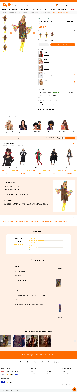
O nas (32, 371)
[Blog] (49, 364)
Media (32, 380)
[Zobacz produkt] (41, 54)
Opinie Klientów (34, 373)
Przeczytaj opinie (55, 98)
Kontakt (48, 373)
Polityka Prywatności (66, 379)
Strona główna (4, 12)
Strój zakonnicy (19, 167)
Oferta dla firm (51, 109)
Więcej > (73, 143)
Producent (42, 102)
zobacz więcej (71, 217)
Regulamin (64, 371)
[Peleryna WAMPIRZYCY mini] (8, 157)
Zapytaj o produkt (52, 18)
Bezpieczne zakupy (65, 377)
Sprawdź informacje (59, 100)
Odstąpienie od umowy (66, 375)
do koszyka (8, 173)
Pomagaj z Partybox (65, 382)
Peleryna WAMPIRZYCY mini (7, 167)
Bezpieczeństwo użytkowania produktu (47, 107)
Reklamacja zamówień (50, 379)
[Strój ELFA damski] (38, 157)
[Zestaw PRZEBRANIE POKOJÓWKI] (69, 157)
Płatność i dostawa (50, 375)
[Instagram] (35, 364)
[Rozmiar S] (40, 35)
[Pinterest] (27, 364)
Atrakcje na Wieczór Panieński (36, 377)
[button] (63, 5)
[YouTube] (42, 364)
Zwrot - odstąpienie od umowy (52, 377)
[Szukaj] (57, 5)
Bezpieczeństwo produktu (66, 384)
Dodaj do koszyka (63, 45)
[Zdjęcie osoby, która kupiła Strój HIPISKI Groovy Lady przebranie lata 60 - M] (59, 286)
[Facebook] (20, 364)
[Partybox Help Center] (57, 364)
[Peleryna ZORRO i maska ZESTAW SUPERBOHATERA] (54, 157)
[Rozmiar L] (52, 35)
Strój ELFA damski (35, 167)
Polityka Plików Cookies (66, 380)
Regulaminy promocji (66, 373)
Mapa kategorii (33, 382)
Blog (32, 379)
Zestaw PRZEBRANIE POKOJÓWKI (66, 168)
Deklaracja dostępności (51, 380)
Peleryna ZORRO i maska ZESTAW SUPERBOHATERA (53, 168)
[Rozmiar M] (46, 35)
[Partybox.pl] (8, 6)
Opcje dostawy (71, 92)
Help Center (49, 371)
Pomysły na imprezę (34, 375)
